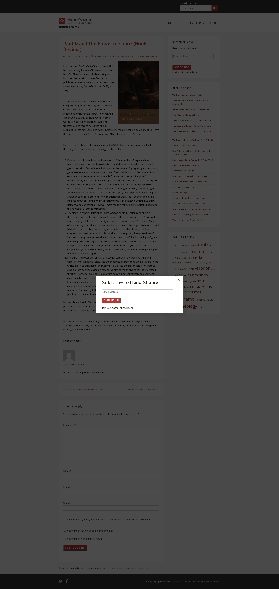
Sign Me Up (111, 300)
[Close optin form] (179, 280)
